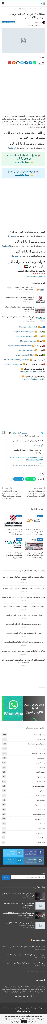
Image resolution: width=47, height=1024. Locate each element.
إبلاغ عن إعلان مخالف (23, 1011)
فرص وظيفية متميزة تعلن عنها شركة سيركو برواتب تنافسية (23, 597)
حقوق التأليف (19, 1008)
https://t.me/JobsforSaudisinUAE (32, 372)
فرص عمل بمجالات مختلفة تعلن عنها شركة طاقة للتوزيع (23, 606)
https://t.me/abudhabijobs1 (24, 331)
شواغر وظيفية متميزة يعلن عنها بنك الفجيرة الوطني (23, 615)
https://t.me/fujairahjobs (25, 355)
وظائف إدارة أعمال (39, 734)
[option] (23, 622)
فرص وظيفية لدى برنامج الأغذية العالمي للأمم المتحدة (23, 642)
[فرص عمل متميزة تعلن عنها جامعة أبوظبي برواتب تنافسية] (40, 299)
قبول (24, 1022)
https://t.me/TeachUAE (13, 364)
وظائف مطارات (40, 842)
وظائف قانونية (41, 800)
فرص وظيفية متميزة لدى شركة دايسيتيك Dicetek (23, 633)
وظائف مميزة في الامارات (8, 22)
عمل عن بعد (41, 791)
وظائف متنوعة (41, 777)
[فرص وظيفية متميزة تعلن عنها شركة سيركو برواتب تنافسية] (40, 309)
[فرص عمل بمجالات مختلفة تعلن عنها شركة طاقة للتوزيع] (40, 319)
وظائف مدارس (40, 833)
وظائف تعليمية (41, 781)
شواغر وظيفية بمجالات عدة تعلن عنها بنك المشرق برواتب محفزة (24, 946)
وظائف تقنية (41, 767)
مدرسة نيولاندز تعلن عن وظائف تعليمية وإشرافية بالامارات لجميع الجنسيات (36, 493)
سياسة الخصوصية (31, 1008)
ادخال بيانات (41, 828)
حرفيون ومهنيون (40, 795)
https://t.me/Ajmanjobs (26, 350)
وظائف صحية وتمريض (38, 786)
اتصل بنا (41, 1008)
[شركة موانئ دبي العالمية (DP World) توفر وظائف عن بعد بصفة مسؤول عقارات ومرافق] (40, 925)
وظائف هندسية (40, 748)
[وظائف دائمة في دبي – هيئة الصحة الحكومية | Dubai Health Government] (40, 906)
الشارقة (40, 539)
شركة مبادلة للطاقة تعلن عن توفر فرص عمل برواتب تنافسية (23, 651)
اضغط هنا (12, 148)
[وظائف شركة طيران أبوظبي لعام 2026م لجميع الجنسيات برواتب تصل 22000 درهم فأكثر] (40, 915)
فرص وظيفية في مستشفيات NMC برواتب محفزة (23, 624)
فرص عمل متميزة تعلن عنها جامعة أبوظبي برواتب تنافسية (23, 588)
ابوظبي (40, 516)
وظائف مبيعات (41, 758)
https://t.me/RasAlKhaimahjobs (20, 345)
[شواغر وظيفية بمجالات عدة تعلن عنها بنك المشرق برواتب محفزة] (40, 290)
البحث (43, 873)
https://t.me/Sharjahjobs (25, 336)
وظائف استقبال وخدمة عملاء (36, 744)
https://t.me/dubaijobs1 (28, 327)
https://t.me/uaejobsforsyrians (33, 379)
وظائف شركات (40, 739)
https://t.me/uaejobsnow (36, 276)
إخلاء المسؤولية (8, 1008)
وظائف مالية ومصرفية (38, 753)
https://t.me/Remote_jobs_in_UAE (17, 360)
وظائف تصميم (41, 809)
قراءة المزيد (15, 1021)
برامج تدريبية (41, 837)
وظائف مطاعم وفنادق (38, 814)
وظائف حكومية (40, 772)
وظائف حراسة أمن (39, 823)
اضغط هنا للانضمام (22, 162)
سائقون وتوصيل (40, 819)
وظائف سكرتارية (40, 805)
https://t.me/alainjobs (28, 341)
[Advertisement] (23, 90)
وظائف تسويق (40, 763)
